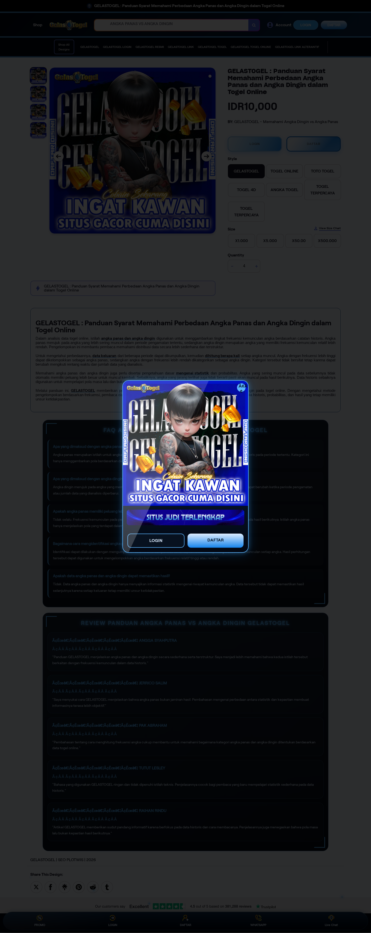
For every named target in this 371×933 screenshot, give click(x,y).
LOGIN (156, 540)
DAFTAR (215, 540)
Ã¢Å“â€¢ (242, 388)
